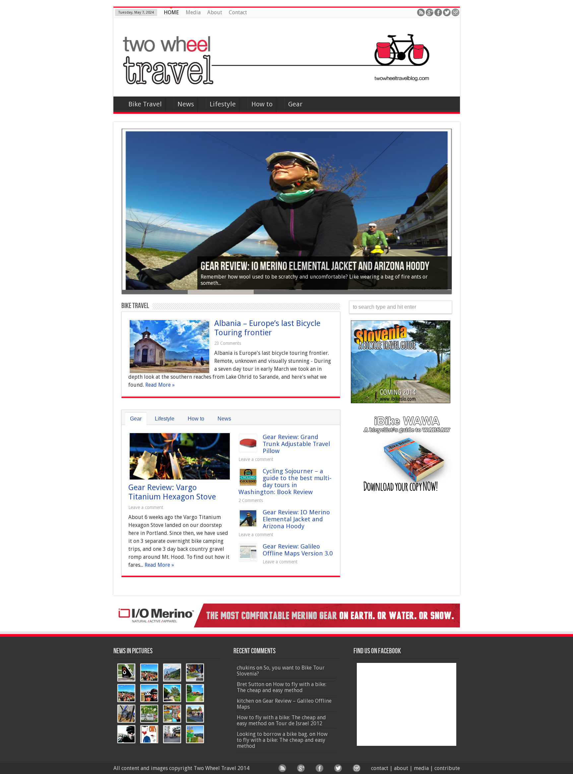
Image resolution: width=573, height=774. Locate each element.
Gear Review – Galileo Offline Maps (284, 704)
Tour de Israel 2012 (299, 723)
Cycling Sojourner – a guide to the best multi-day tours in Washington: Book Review (285, 481)
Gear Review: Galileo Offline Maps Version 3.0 (298, 550)
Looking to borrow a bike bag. (272, 734)
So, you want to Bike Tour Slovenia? (281, 671)
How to (262, 104)
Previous (117, 218)
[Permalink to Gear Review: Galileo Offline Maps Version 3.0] (248, 559)
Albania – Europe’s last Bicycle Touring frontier (267, 328)
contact (379, 768)
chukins (246, 668)
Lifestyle (223, 104)
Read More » (160, 385)
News (185, 104)
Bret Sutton (250, 684)
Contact (238, 12)
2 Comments (250, 500)
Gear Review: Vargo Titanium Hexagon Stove (172, 492)
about (401, 768)
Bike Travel (145, 104)
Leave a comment (145, 507)
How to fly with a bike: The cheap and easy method (281, 687)
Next (457, 218)
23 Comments (227, 343)
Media (193, 12)
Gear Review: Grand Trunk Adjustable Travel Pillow (296, 443)
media (421, 768)
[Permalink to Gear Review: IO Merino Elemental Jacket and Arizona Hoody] (248, 525)
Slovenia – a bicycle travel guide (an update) (288, 267)
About (214, 12)
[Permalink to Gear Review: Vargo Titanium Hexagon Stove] (179, 478)
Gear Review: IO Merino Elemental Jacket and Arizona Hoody (296, 519)
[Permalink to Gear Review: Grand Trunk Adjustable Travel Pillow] (248, 450)
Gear (295, 104)
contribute (447, 768)
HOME (171, 12)
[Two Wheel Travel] (286, 80)
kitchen (245, 701)
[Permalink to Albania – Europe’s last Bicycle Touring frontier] (169, 372)
